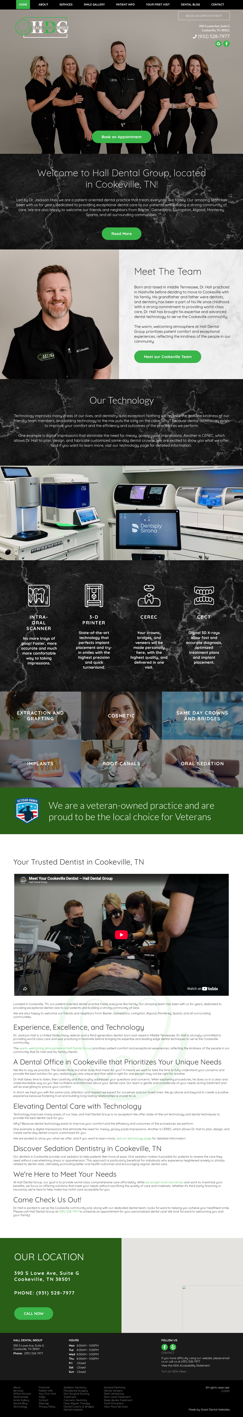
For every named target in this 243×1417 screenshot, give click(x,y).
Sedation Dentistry (75, 1387)
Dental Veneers (113, 1390)
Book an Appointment (204, 16)
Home (23, 4)
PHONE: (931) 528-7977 (44, 1293)
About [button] (43, 4)
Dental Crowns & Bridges (79, 1406)
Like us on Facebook (226, 43)
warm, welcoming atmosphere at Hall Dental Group (55, 1048)
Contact (217, 4)
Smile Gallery (94, 4)
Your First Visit (158, 4)
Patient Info (46, 1390)
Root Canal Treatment (117, 1397)
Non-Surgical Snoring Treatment (76, 1395)
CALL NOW (33, 1313)
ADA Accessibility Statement (191, 1365)
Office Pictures (22, 1393)
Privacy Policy (47, 1406)
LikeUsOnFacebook (164, 1347)
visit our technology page (133, 1138)
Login (225, 1391)
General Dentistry (114, 1387)
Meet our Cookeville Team (168, 356)
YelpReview (173, 1347)
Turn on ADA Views (173, 1371)
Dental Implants (73, 1409)
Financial (44, 1387)
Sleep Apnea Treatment (118, 1400)
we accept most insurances (164, 1182)
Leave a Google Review (218, 43)
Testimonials (20, 1397)
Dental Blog (190, 4)
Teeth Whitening (114, 1393)
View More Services (116, 1406)
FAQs (42, 1397)
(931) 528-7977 (214, 36)
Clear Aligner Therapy (77, 1403)
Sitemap (44, 1403)
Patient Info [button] (125, 4)
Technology (20, 1406)
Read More (121, 233)
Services (66, 4)
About (17, 1387)
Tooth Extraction (114, 1403)
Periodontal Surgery (76, 1390)
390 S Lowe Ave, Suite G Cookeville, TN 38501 (214, 28)
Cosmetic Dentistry (75, 1400)
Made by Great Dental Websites (209, 1409)
